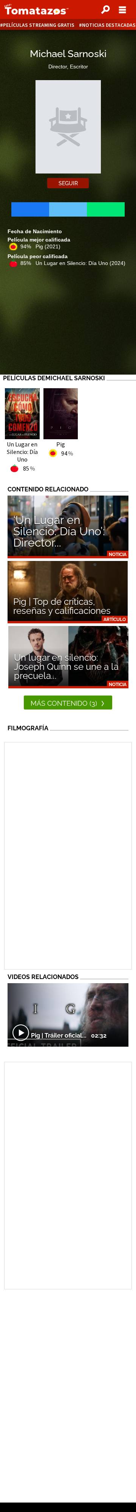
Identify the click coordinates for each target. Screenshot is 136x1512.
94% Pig (40, 246)
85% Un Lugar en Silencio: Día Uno (72, 263)
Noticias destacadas (109, 25)
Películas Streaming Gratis (38, 25)
